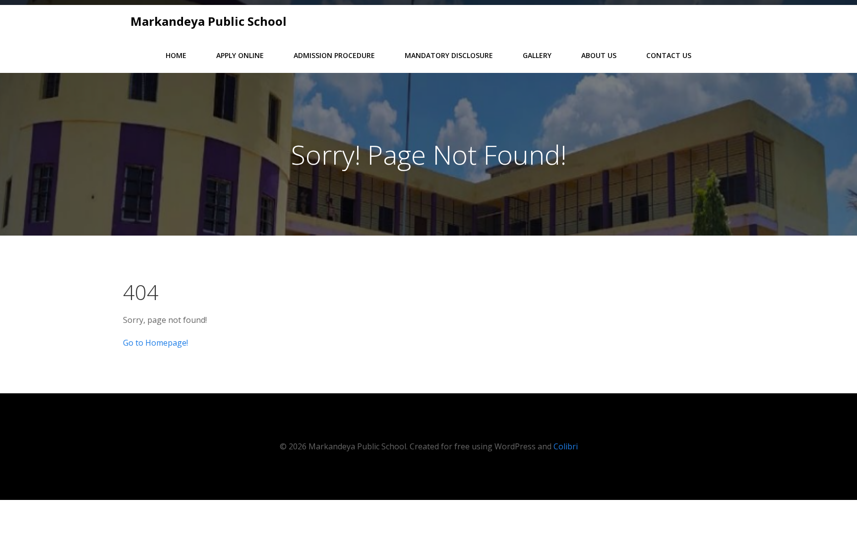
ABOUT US (598, 55)
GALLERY (537, 55)
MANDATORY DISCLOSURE (449, 55)
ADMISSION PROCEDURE (334, 55)
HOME (176, 55)
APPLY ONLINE (240, 55)
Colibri (565, 446)
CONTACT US (668, 55)
